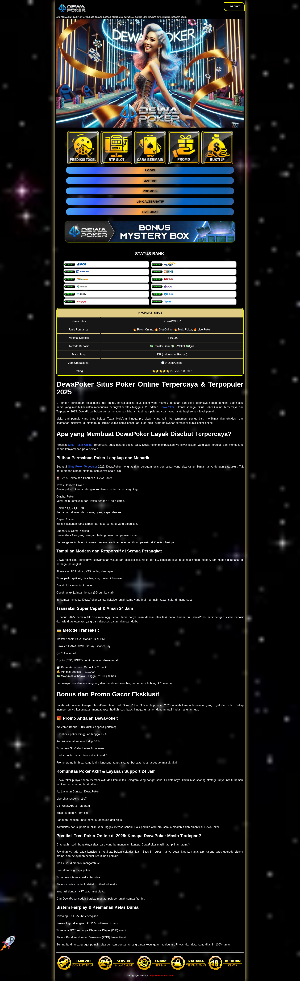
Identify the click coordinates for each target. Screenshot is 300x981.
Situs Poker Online (80, 444)
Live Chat (234, 6)
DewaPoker (167, 407)
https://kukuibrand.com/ (161, 975)
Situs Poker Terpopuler (82, 466)
